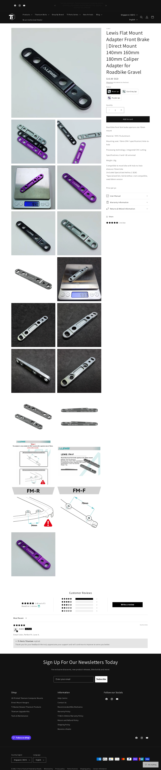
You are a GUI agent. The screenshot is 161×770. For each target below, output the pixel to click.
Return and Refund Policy (68, 720)
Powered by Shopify (35, 769)
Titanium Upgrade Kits (20, 711)
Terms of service (72, 769)
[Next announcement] (106, 5)
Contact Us (62, 702)
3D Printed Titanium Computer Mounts (27, 698)
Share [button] (111, 216)
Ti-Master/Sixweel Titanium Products (26, 707)
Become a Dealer (64, 729)
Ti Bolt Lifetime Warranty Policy (70, 716)
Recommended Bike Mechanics (70, 707)
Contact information (100, 769)
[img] (19, 625)
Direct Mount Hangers (20, 702)
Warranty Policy (64, 711)
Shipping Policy (64, 725)
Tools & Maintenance (19, 716)
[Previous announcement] (55, 5)
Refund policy (48, 769)
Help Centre (62, 698)
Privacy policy (60, 769)
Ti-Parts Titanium (22, 769)
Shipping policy (85, 769)
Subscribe (101, 679)
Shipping (109, 82)
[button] (27, 14)
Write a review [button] (127, 604)
